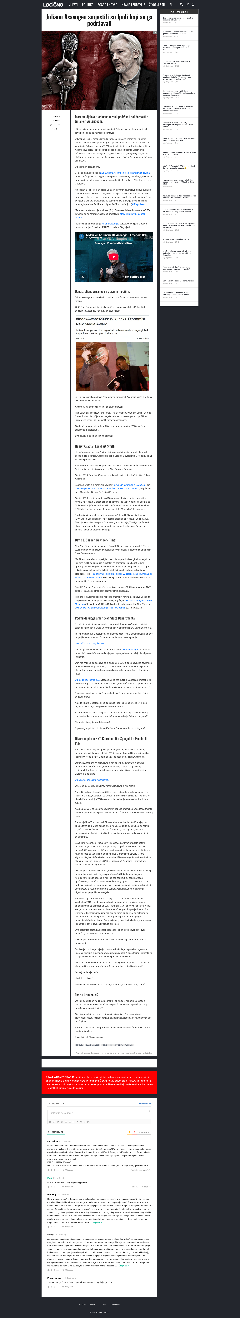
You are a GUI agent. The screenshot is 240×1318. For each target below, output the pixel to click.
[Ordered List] (66, 1122)
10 (178, 66)
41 (177, 283)
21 (177, 297)
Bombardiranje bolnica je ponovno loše (178, 281)
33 (178, 200)
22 (177, 171)
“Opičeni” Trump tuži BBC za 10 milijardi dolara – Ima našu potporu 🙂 (179, 167)
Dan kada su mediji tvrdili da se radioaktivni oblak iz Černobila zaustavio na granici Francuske (179, 93)
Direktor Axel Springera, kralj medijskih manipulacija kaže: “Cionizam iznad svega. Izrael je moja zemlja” (178, 77)
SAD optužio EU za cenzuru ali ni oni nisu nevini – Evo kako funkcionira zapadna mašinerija (178, 109)
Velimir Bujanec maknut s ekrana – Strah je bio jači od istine (179, 153)
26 (178, 98)
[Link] (81, 1122)
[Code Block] (77, 1122)
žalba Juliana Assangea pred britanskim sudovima (125, 173)
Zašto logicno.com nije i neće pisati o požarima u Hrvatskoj (178, 19)
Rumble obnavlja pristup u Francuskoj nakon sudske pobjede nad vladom (178, 211)
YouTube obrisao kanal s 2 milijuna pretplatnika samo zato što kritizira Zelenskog (177, 253)
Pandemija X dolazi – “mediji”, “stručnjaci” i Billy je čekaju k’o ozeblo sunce (178, 125)
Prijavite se (146, 1104)
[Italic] (54, 1122)
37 (177, 186)
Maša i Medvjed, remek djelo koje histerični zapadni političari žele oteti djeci (177, 48)
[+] (88, 1122)
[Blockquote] (73, 1122)
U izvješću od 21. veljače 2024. (90, 643)
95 (178, 82)
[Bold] (50, 1122)
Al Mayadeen (138, 204)
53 (176, 22)
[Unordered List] (70, 1122)
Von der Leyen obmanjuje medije (176, 239)
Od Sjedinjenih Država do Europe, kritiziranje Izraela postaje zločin (176, 294)
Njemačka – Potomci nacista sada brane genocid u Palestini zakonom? (179, 33)
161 (177, 271)
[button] (181, 4)
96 (177, 129)
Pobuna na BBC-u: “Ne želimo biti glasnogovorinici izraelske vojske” (176, 268)
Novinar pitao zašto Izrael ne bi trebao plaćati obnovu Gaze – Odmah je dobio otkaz (178, 182)
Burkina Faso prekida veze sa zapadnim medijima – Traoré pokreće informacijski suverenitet (179, 225)
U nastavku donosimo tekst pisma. (92, 780)
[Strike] (62, 1122)
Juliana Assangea (110, 224)
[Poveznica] (188, 4)
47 (177, 157)
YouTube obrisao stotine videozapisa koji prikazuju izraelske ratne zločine (179, 197)
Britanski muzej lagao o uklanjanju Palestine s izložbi (176, 62)
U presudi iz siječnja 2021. (88, 680)
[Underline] (58, 1122)
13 (178, 52)
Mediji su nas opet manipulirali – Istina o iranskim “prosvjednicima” (179, 139)
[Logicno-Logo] (53, 4)
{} (85, 1122)
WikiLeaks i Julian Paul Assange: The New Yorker (100, 608)
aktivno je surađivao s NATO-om (129, 485)
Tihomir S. (56, 116)
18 (177, 36)
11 (177, 143)
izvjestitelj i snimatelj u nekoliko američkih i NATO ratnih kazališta (107, 488)
